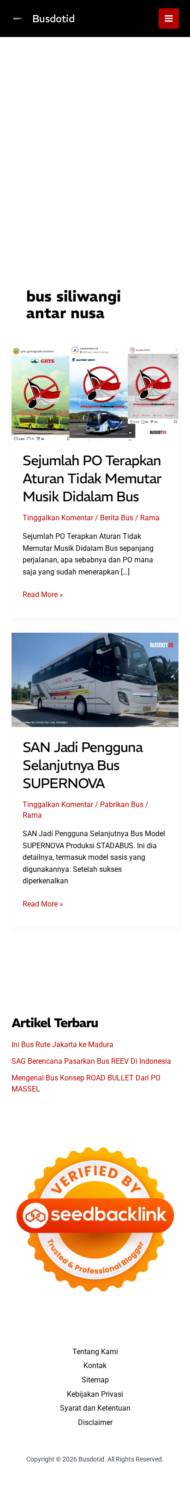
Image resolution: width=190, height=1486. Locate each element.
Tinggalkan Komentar (58, 517)
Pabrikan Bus (121, 804)
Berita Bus (116, 517)
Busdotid (53, 18)
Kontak (95, 1365)
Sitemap (95, 1379)
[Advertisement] (95, 137)
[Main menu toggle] (169, 18)
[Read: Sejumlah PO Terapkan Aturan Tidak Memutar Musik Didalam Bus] (95, 392)
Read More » (43, 595)
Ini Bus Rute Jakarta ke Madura (62, 1044)
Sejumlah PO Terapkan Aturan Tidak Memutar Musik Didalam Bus (92, 478)
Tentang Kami (95, 1351)
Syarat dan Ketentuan (95, 1408)
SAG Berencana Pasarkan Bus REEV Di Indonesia (91, 1061)
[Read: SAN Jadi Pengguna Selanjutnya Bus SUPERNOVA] (95, 679)
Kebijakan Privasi (95, 1394)
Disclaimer (95, 1422)
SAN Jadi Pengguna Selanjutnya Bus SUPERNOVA (82, 765)
